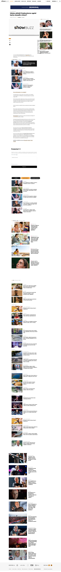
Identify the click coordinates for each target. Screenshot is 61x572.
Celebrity (12, 1)
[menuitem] (60, 1)
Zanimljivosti (17, 1)
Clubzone (39, 1)
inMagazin (34, 1)
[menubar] (60, 1)
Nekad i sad (23, 1)
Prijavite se (24, 166)
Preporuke (29, 1)
